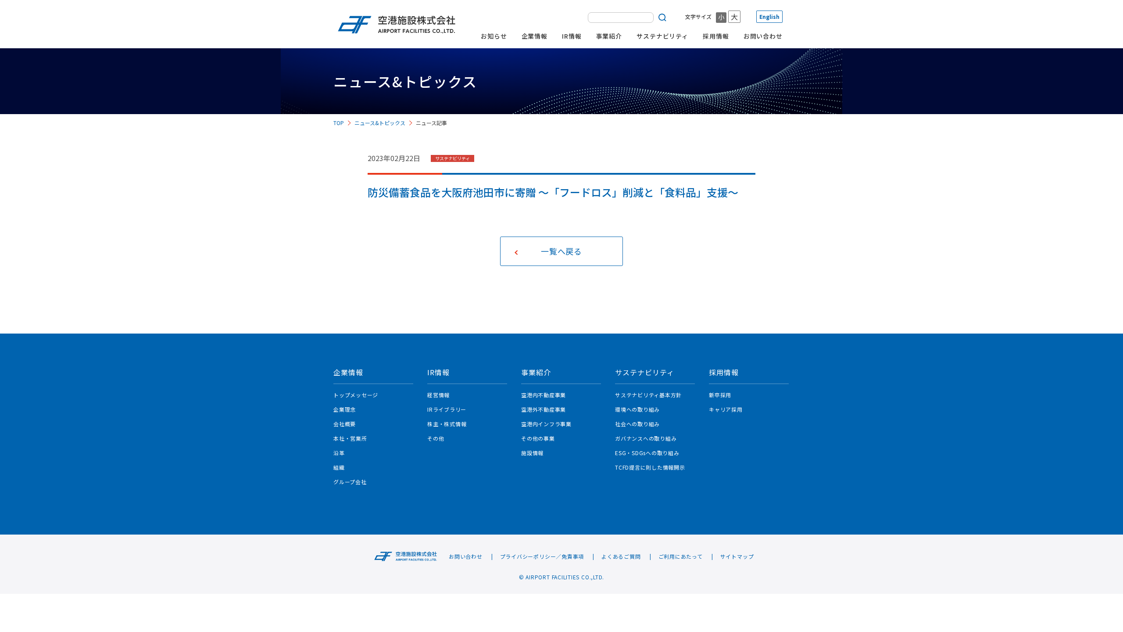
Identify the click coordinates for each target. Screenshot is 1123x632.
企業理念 (344, 409)
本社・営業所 (350, 438)
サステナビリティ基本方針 (648, 395)
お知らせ (494, 36)
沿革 (339, 452)
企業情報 (535, 36)
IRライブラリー (446, 409)
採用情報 (716, 36)
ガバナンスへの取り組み (645, 438)
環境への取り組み (637, 409)
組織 (339, 467)
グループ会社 (350, 481)
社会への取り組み (637, 423)
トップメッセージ (355, 395)
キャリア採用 (726, 409)
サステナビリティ (662, 36)
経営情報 (438, 395)
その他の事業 (538, 438)
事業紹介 (609, 36)
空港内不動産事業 (543, 395)
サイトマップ (737, 556)
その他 (435, 438)
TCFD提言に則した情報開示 (650, 467)
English (769, 16)
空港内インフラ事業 (546, 423)
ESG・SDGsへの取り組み (647, 452)
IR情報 (572, 36)
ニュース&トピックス (379, 122)
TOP (338, 122)
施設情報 (532, 452)
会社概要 (344, 423)
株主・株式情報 (446, 423)
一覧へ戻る (561, 251)
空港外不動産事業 (543, 409)
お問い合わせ (763, 36)
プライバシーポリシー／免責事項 (542, 556)
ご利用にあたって (680, 556)
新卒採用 (720, 395)
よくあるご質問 (620, 556)
